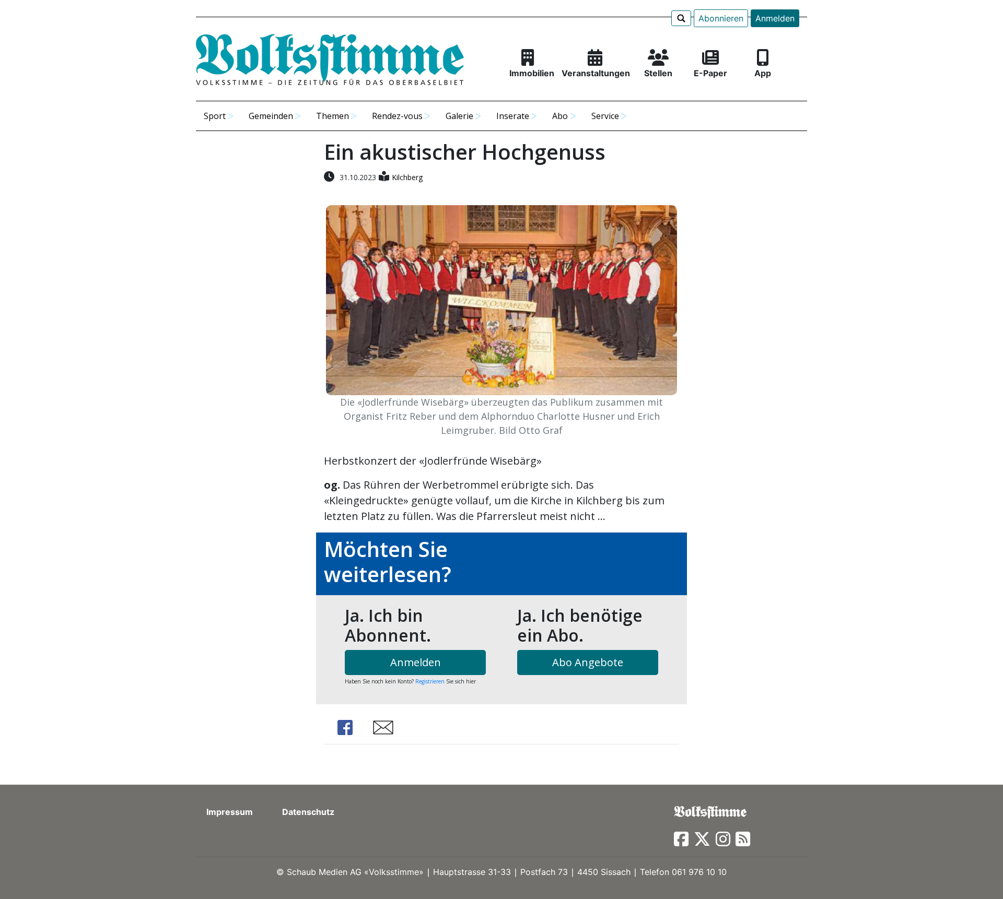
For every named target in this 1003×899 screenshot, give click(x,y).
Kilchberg (407, 177)
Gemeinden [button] (271, 116)
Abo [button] (560, 116)
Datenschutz (308, 812)
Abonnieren (720, 18)
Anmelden (775, 18)
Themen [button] (332, 116)
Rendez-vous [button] (397, 116)
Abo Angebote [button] (587, 662)
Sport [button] (215, 116)
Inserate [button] (512, 116)
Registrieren (430, 681)
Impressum (229, 812)
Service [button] (605, 116)
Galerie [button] (459, 116)
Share (344, 727)
